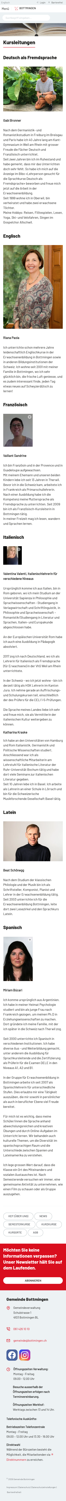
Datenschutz (24, 1487)
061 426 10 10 (21, 1329)
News (43, 1216)
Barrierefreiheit (14, 1492)
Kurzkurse (49, 1224)
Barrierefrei (57, 2)
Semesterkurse (19, 1224)
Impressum (11, 1487)
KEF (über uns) (18, 1216)
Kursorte (15, 1232)
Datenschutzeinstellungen (43, 1487)
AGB (35, 1232)
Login (42, 2)
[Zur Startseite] (23, 8)
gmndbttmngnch (30, 1340)
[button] (5, 8)
